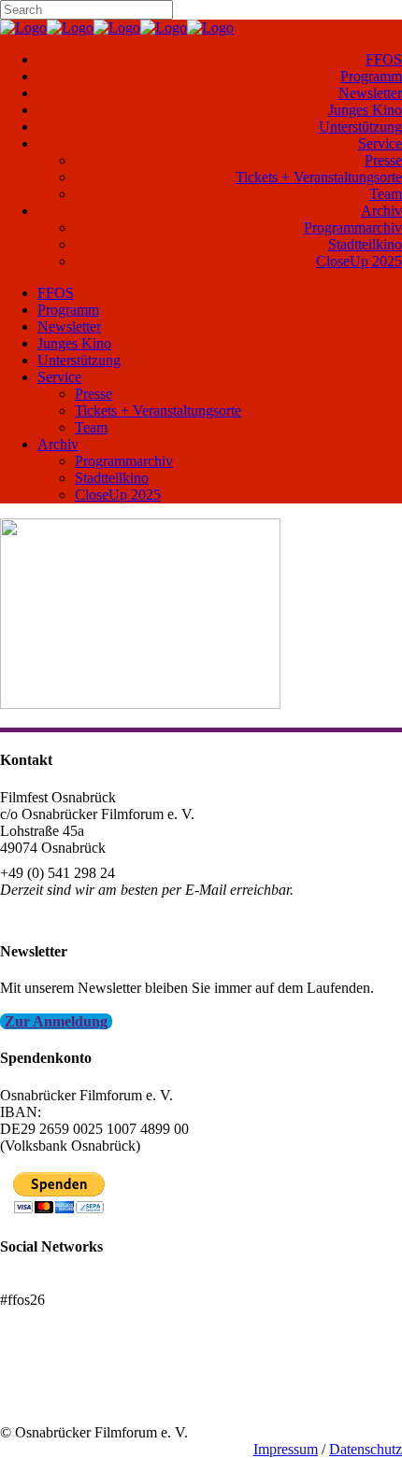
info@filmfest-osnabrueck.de (85, 915)
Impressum (285, 1449)
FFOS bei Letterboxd (63, 1283)
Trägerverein (37, 1399)
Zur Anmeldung (56, 1021)
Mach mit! (30, 1382)
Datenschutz (365, 1449)
